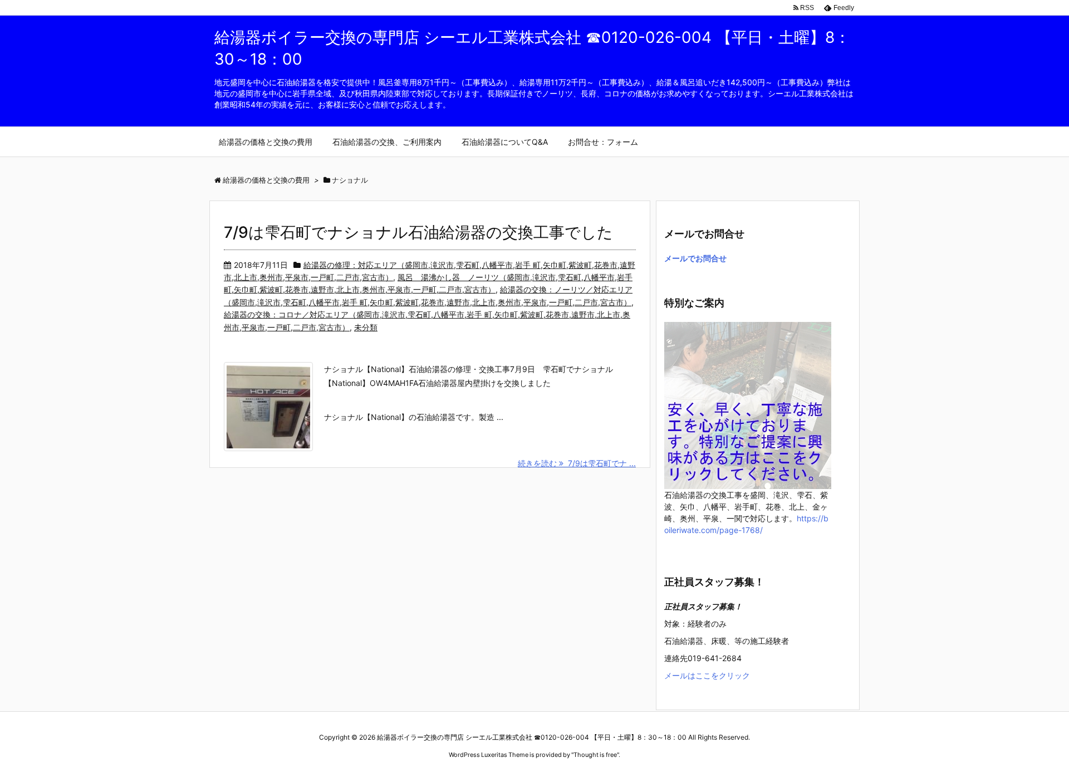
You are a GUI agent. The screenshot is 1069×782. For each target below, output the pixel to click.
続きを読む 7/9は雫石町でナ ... (577, 463)
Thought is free (595, 755)
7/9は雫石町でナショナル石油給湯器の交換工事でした (418, 232)
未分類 (365, 327)
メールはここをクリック (707, 675)
